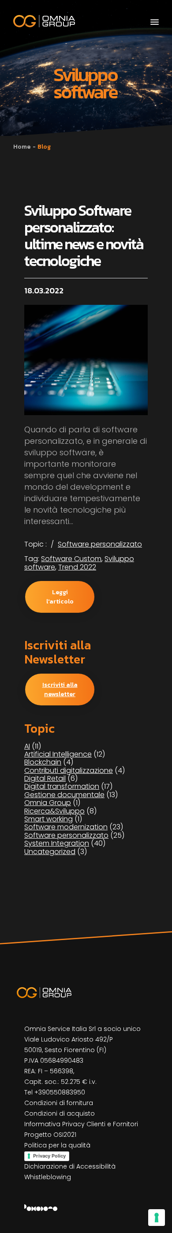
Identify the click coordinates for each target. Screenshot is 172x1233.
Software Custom (71, 559)
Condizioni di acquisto (59, 1113)
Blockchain (42, 762)
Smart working (48, 819)
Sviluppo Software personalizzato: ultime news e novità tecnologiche (83, 235)
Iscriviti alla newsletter (60, 689)
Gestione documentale (64, 795)
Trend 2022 (77, 567)
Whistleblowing (47, 1177)
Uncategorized (49, 852)
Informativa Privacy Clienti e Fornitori (81, 1124)
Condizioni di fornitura (58, 1102)
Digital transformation (61, 786)
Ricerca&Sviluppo (54, 811)
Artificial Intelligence (58, 754)
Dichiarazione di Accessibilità (70, 1166)
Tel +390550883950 (54, 1092)
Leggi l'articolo (60, 597)
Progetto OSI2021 (50, 1134)
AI (27, 746)
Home (21, 146)
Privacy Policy (49, 1156)
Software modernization (66, 827)
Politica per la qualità (57, 1145)
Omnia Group (47, 803)
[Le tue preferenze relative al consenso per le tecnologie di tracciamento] (156, 1217)
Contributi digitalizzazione (68, 770)
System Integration (56, 843)
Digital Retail (45, 778)
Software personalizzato (100, 544)
